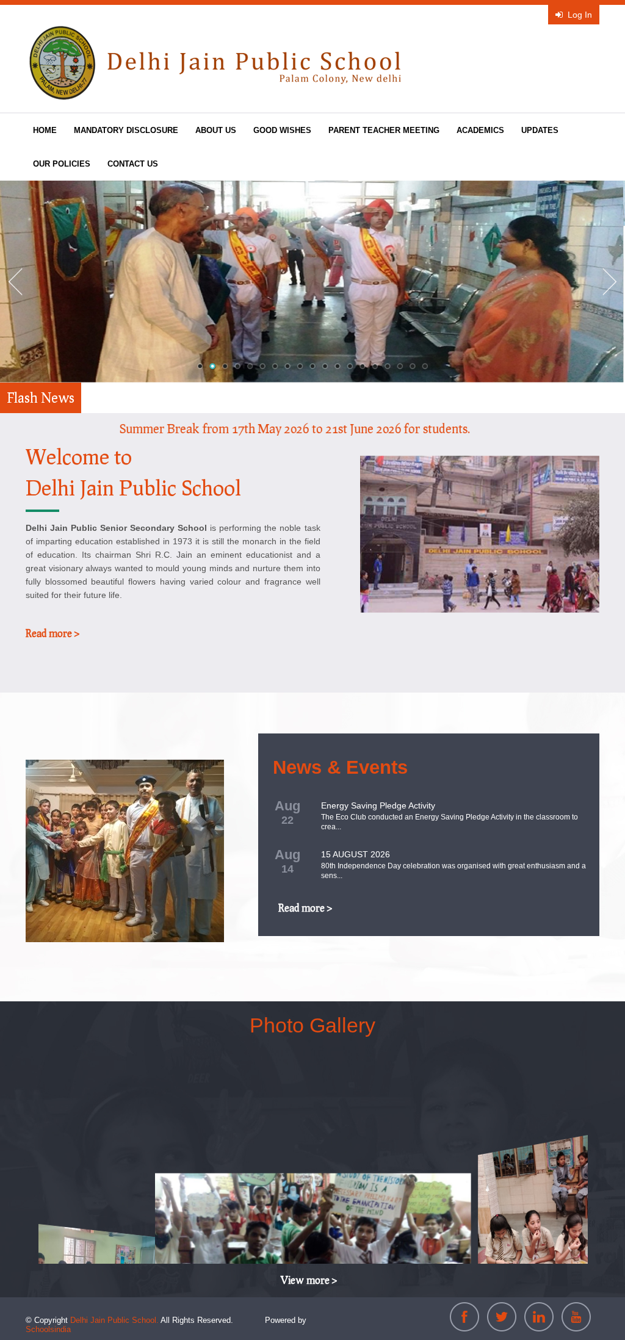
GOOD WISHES (282, 130)
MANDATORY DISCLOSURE (126, 130)
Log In (580, 15)
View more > (309, 1280)
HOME (45, 130)
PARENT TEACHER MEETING (383, 130)
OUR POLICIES (61, 163)
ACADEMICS (480, 130)
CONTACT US (132, 163)
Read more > (52, 633)
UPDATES (539, 130)
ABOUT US (215, 130)
